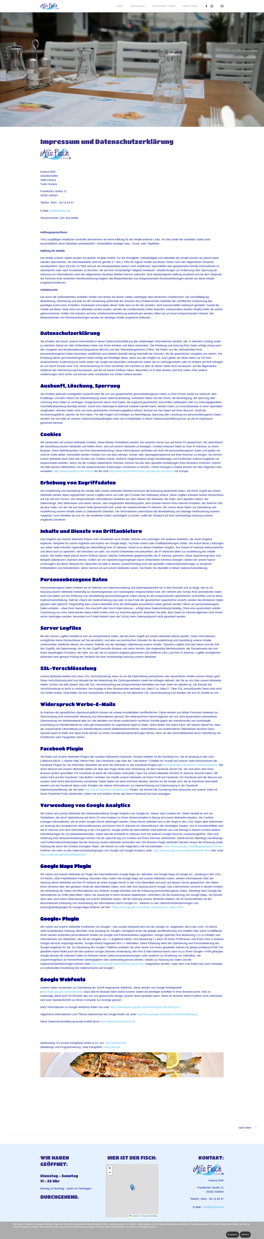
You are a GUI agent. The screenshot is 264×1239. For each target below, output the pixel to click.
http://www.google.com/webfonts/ (61, 991)
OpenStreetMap (150, 1215)
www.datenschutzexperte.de (117, 1021)
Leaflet (134, 1215)
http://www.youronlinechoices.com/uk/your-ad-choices (141, 471)
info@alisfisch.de (60, 210)
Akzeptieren (233, 1235)
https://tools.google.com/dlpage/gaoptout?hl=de (193, 846)
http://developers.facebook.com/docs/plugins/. (190, 764)
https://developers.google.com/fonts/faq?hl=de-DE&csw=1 (145, 1007)
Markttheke (190, 6)
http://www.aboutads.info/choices (74, 471)
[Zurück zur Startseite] (49, 6)
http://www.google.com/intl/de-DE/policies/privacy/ (167, 1014)
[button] (222, 6)
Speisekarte (137, 6)
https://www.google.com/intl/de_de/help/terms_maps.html (147, 907)
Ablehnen (245, 1235)
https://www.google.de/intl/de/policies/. (63, 854)
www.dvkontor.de (115, 1043)
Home (120, 6)
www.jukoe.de (111, 1047)
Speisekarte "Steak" (164, 6)
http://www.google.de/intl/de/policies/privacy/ (118, 963)
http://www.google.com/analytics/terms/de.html (182, 850)
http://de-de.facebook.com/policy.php (107, 789)
